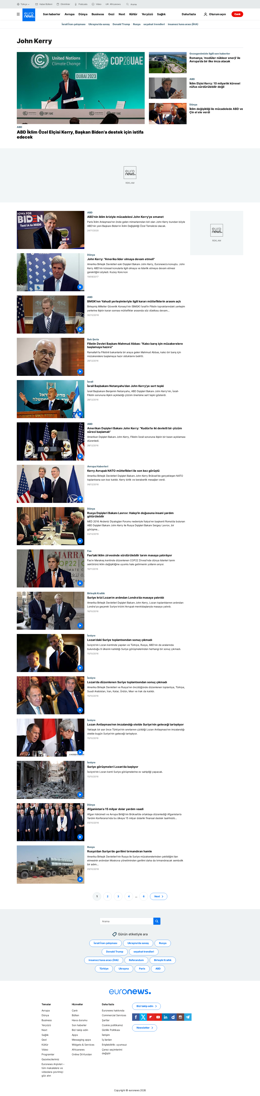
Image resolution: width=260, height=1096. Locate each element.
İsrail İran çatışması (73, 24)
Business (98, 14)
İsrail (90, 381)
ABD (19, 126)
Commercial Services (114, 1015)
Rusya (136, 24)
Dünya (83, 14)
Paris (142, 968)
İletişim (106, 1034)
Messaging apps (81, 1039)
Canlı (237, 14)
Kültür (133, 14)
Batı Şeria (93, 339)
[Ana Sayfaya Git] (28, 14)
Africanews (78, 1049)
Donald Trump (121, 24)
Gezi (111, 14)
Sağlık (161, 14)
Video (45, 1049)
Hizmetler (77, 1004)
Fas (89, 550)
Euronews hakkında (113, 1010)
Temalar (46, 1004)
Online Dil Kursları (82, 1054)
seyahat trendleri (154, 24)
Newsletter (143, 1027)
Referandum (136, 960)
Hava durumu (79, 1020)
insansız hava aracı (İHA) (183, 24)
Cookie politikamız (112, 1024)
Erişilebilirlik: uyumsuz (114, 1044)
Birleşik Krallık (96, 593)
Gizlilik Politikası (111, 1029)
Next (122, 14)
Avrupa (69, 14)
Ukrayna (124, 968)
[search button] (127, 4)
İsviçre (91, 635)
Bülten (75, 1015)
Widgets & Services (83, 1044)
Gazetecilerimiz (50, 1059)
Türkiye (103, 968)
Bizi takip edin (80, 1029)
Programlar (48, 1054)
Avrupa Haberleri (97, 466)
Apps (75, 1034)
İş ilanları (107, 1039)
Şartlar (105, 1020)
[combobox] (145, 4)
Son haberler (51, 14)
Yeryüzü (147, 14)
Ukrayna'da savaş (99, 24)
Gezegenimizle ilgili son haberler (209, 53)
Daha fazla (108, 1004)
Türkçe (24, 4)
